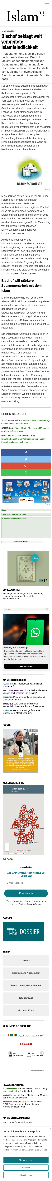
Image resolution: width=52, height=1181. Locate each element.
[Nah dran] (50, 1128)
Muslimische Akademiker (26, 973)
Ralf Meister (36, 593)
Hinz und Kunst (26, 1010)
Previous (9, 1052)
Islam (27, 593)
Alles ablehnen (26, 1175)
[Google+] (26, 466)
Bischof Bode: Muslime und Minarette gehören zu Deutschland (25, 429)
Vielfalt (29, 596)
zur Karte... (8, 859)
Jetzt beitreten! (26, 666)
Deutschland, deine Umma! (26, 985)
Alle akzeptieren (26, 1160)
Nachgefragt (26, 998)
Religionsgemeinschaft (14, 596)
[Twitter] (26, 459)
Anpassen (26, 1167)
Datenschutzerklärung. (30, 904)
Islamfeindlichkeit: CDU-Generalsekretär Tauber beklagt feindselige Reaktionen (23, 439)
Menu (47, 4)
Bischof (6, 593)
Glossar (26, 960)
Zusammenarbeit (11, 598)
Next (41, 1052)
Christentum (17, 593)
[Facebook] (26, 452)
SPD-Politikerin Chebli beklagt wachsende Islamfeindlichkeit (25, 422)
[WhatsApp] (26, 472)
